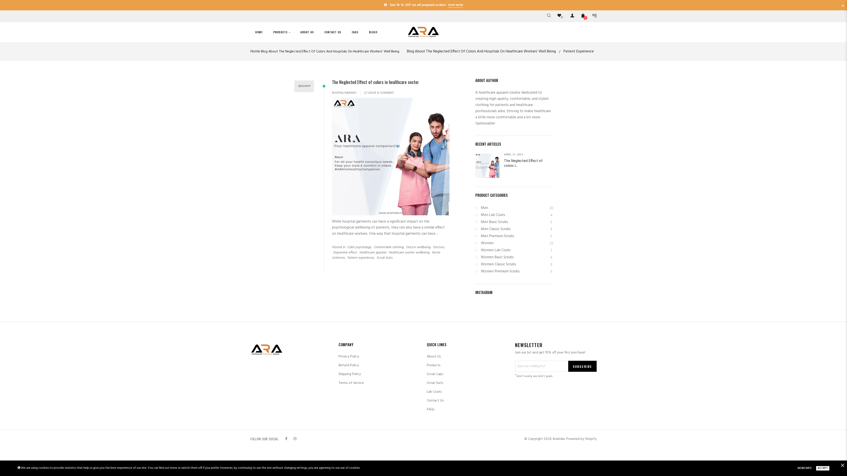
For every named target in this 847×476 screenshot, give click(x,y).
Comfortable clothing (388, 247)
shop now (455, 5)
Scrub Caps (435, 374)
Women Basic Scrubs (516, 257)
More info (804, 468)
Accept (823, 468)
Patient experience (360, 257)
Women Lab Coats (516, 250)
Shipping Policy (350, 374)
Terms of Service (351, 383)
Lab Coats (434, 392)
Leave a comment (380, 92)
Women (517, 243)
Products (433, 365)
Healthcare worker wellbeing (409, 252)
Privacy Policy (349, 356)
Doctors (438, 247)
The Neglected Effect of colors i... (523, 163)
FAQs (431, 409)
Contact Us (435, 400)
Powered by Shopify (581, 439)
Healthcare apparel (372, 252)
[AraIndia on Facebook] (286, 439)
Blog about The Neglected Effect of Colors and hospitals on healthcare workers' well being (330, 51)
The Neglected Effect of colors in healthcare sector (375, 81)
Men (517, 208)
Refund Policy (349, 365)
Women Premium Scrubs (516, 271)
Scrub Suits (384, 257)
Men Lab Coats (516, 215)
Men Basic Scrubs (516, 222)
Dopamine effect (345, 252)
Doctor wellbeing (418, 247)
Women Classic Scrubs (516, 264)
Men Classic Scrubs (516, 229)
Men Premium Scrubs (516, 236)
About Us (434, 356)
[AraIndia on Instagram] (295, 439)
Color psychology (359, 247)
